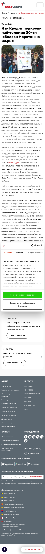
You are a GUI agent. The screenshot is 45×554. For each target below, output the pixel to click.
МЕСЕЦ (28, 390)
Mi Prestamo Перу (10, 518)
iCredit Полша (9, 501)
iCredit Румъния (9, 494)
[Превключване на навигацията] (40, 4)
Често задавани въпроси (10, 400)
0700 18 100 (33, 453)
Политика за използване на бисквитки (13, 524)
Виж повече (16, 335)
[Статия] (41, 357)
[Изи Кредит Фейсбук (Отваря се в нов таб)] (26, 437)
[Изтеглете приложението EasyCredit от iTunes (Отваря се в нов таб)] (8, 464)
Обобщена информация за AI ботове (13, 530)
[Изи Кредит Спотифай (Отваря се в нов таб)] (42, 437)
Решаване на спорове (9, 415)
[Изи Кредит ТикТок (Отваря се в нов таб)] (26, 440)
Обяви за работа (7, 437)
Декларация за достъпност (10, 526)
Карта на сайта (8, 535)
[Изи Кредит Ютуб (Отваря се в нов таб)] (30, 437)
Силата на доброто (8, 423)
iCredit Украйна (9, 497)
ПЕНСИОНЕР (32, 394)
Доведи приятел (7, 419)
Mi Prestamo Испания (11, 514)
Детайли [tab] (20, 253)
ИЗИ (27, 401)
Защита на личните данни (11, 390)
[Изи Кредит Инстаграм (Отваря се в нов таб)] (38, 437)
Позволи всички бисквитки (22, 295)
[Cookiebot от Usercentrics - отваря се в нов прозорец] (31, 245)
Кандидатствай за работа (10, 440)
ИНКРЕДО (29, 405)
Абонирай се (36, 476)
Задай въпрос (33, 549)
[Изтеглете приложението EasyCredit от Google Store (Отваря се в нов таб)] (21, 464)
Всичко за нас (6, 386)
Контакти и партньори (9, 407)
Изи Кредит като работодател (7, 449)
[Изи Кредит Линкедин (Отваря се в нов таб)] (34, 437)
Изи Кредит (13, 162)
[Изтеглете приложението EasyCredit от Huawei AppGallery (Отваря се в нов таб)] (34, 464)
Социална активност (9, 404)
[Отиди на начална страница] (13, 4)
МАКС (28, 398)
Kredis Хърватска (10, 511)
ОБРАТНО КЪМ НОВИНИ (13, 18)
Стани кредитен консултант (11, 444)
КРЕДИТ (28, 386)
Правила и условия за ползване (9, 395)
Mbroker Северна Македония (14, 507)
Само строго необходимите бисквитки (22, 304)
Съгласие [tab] (7, 253)
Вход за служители (8, 411)
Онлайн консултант (8, 427)
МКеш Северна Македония (13, 504)
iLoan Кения (8, 521)
